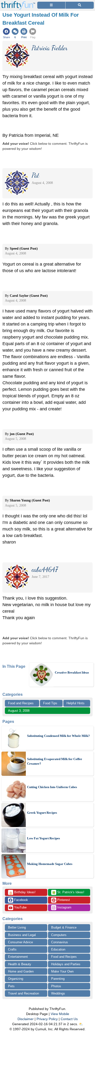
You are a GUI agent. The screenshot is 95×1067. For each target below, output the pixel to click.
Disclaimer (26, 1019)
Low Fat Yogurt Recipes (43, 838)
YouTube (20, 907)
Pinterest (63, 900)
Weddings (58, 993)
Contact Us (69, 1019)
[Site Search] (80, 5)
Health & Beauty (19, 964)
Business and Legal (22, 935)
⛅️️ (81, 1024)
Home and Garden (21, 971)
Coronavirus (59, 942)
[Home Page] (18, 3)
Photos (56, 986)
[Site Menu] (51, 5)
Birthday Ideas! (22, 892)
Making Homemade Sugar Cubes (49, 864)
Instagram (63, 907)
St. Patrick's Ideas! (68, 892)
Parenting (58, 978)
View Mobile (60, 1014)
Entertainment (18, 956)
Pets (11, 986)
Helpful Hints (75, 703)
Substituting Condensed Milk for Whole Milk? (58, 736)
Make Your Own (62, 971)
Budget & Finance (63, 927)
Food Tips (50, 703)
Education (58, 949)
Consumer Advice (20, 942)
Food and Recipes (21, 703)
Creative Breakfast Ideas (72, 672)
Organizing (15, 978)
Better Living (17, 927)
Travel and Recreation (23, 993)
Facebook (20, 900)
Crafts (12, 949)
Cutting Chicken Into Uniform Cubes (52, 787)
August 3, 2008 (18, 710)
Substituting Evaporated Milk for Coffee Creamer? (54, 761)
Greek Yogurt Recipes (42, 812)
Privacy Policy (47, 1019)
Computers (58, 935)
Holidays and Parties (65, 964)
